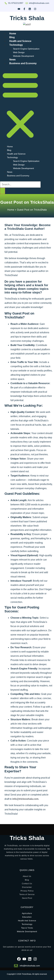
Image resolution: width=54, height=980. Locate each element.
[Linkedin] (29, 9)
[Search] (2, 191)
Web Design (19, 52)
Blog (9, 150)
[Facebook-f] (24, 9)
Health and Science (16, 154)
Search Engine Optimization (26, 49)
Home (10, 146)
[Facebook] (19, 959)
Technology (16, 45)
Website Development (23, 56)
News (9, 172)
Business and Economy (23, 63)
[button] (20, 105)
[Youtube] (19, 9)
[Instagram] (35, 9)
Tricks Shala (27, 18)
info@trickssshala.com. (25, 799)
